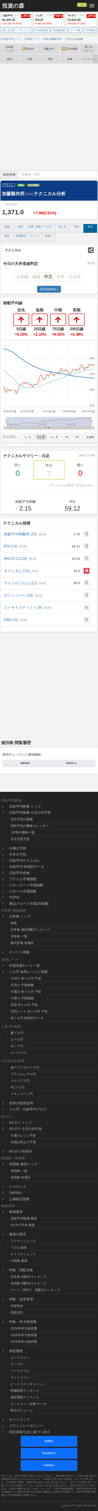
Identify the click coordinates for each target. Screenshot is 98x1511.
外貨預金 (16, 1306)
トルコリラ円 (20, 1080)
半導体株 (90, 30)
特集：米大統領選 (22, 1322)
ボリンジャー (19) (23, 595)
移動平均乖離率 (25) (25, 534)
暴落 (69, 59)
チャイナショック (23, 1254)
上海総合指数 (19, 1199)
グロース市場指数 (22, 891)
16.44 (76, 558)
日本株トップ (9, 49)
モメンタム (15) (21, 571)
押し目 (82, 4)
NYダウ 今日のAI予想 (25, 1129)
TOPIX (14, 897)
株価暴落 (16, 1212)
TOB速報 (70, 48)
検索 (13, 923)
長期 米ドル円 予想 (24, 1005)
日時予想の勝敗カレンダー (29, 826)
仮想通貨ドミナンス (24, 1397)
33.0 (77, 571)
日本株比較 (41, 30)
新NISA (28, 48)
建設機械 (33, 185)
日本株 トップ (20, 916)
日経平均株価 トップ (25, 806)
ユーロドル (18, 1052)
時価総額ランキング (24, 1390)
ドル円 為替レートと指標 (28, 972)
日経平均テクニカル (24, 860)
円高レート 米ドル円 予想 (28, 1011)
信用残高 (21, 235)
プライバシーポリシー (26, 1426)
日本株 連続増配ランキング (30, 929)
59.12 (76, 546)
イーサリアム (20, 1371)
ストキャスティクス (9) (27, 607)
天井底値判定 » (49, 289)
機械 (20, 185)
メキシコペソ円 (21, 1094)
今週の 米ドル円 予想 (25, 991)
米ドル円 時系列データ (26, 1018)
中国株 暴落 (18, 1261)
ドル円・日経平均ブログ (28, 1109)
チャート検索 (19, 952)
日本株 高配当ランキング (28, 1276)
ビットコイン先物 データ (28, 1404)
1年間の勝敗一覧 (22, 832)
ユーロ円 (16, 1039)
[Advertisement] (49, 117)
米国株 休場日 (20, 1177)
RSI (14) (15, 546)
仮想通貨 (16, 1351)
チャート (35, 235)
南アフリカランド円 (24, 1067)
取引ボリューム (21, 1410)
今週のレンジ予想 (23, 1135)
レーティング (22, 30)
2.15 (77, 534)
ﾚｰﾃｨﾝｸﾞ (48, 226)
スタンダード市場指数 (26, 885)
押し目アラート (88, 49)
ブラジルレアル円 (23, 1074)
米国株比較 (59, 30)
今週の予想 (17, 848)
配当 (9, 59)
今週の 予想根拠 (22, 998)
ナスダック (17, 1187)
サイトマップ (19, 1420)
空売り (48, 235)
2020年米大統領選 (23, 1335)
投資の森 (13, 6)
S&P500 (15, 1193)
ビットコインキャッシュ (28, 1384)
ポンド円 (16, 1046)
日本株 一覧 (18, 936)
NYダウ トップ (20, 1123)
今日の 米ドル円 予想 (25, 978)
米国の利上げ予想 (23, 1142)
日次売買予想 (20, 839)
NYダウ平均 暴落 (22, 1225)
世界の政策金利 (21, 1103)
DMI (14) (15, 620)
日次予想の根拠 (21, 819)
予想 (49, 59)
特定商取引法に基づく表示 (29, 1432)
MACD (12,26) (20, 558)
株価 (7, 226)
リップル (16, 1364)
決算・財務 (34, 226)
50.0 (77, 583)
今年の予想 (17, 854)
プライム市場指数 (22, 879)
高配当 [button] (48, 48)
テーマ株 (75, 30)
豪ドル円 (16, 1033)
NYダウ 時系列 (20, 1151)
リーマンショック (23, 1241)
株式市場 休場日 (22, 943)
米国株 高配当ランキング (28, 1283)
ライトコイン (20, 1377)
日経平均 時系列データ (26, 867)
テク (90, 226)
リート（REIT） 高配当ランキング (35, 1290)
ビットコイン (20, 1357)
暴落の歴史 (17, 1234)
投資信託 (16, 1312)
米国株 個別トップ (23, 1164)
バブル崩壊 (18, 1247)
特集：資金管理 (21, 1299)
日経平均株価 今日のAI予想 (30, 812)
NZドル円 (17, 1087)
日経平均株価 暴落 (23, 1218)
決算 (29, 59)
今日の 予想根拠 (22, 985)
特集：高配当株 (21, 1270)
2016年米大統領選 (23, 1341)
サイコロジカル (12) (25, 583)
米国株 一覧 (18, 1171)
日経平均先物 (19, 873)
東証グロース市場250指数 (29, 903)
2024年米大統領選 (23, 1328)
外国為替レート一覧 (24, 965)
